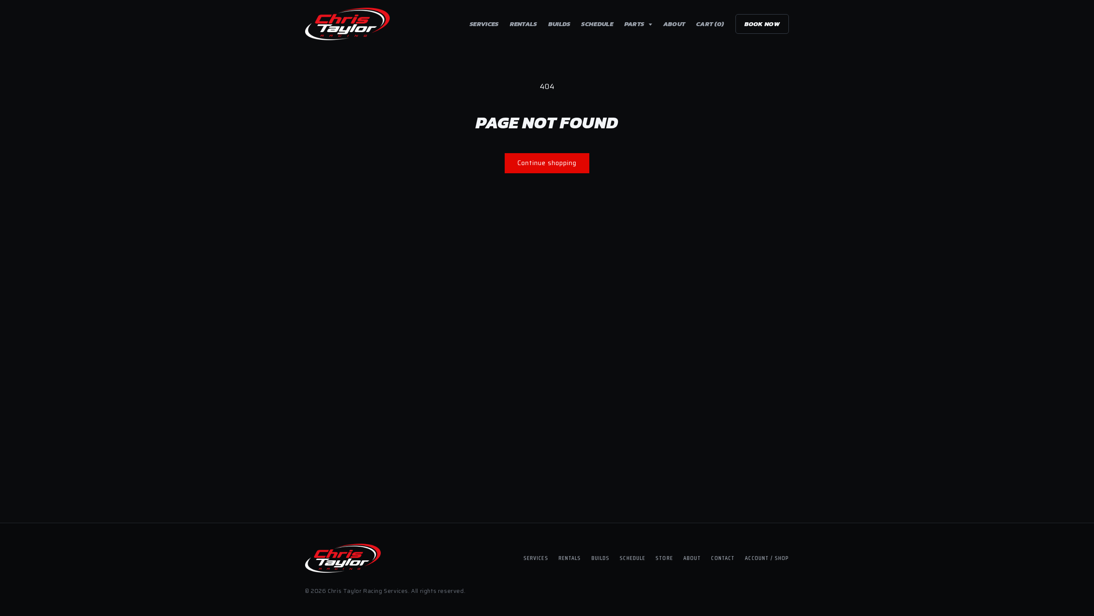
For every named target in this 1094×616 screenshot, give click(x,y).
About (674, 24)
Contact (723, 558)
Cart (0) (710, 24)
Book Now (762, 24)
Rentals (523, 24)
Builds (559, 24)
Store (664, 558)
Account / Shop (767, 558)
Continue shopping (547, 163)
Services (484, 24)
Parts (635, 24)
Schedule (597, 24)
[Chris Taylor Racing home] (347, 24)
